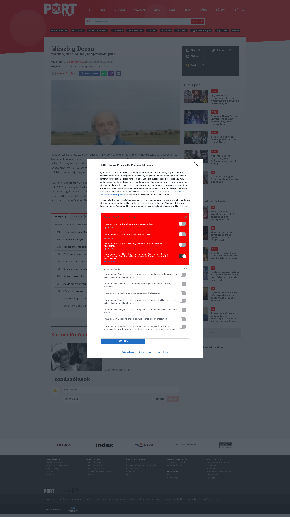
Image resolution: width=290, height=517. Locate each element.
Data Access (145, 352)
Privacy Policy (162, 352)
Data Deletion (127, 352)
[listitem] (145, 217)
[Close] (197, 165)
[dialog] (145, 258)
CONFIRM (123, 341)
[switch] (182, 224)
